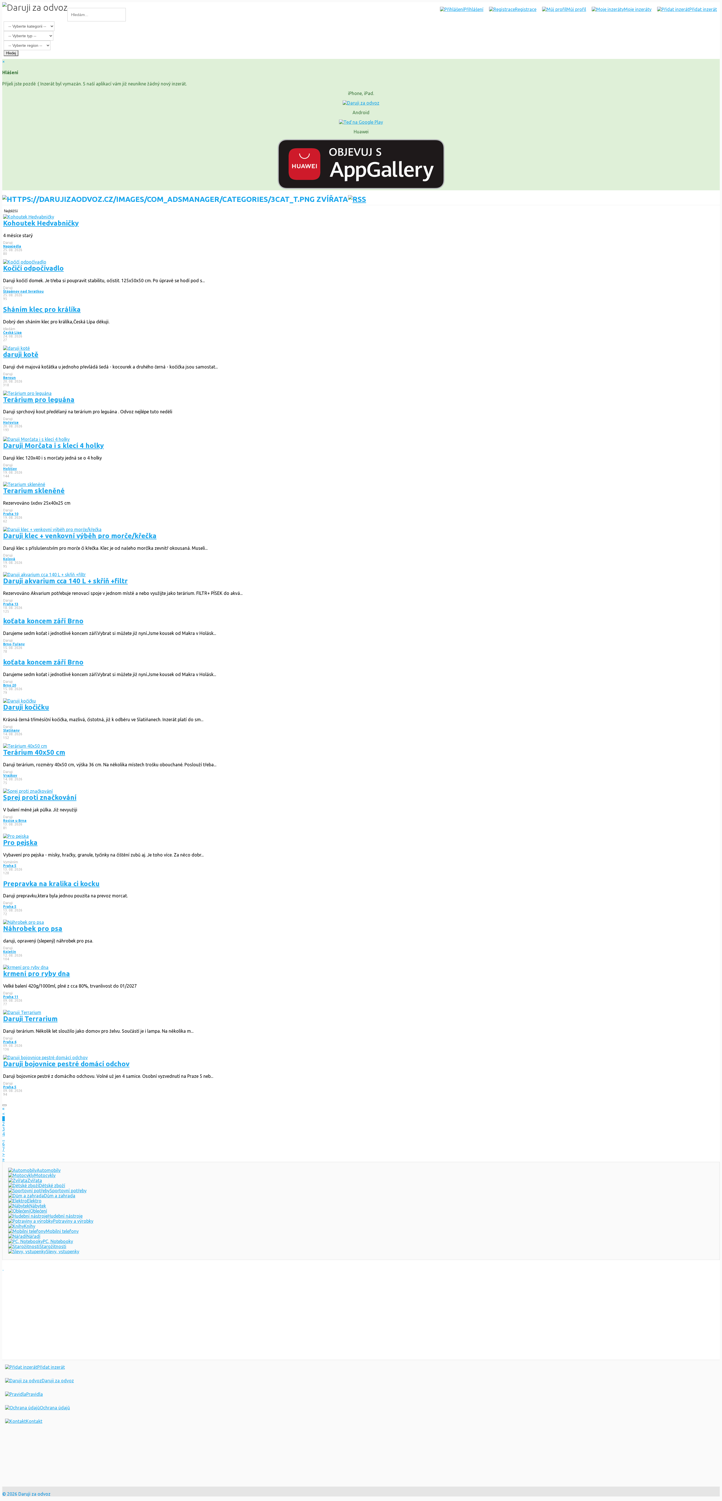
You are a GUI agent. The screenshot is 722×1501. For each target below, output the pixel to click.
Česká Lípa (12, 332)
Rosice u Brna (15, 820)
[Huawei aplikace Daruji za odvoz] (23, 1479)
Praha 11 (10, 997)
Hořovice (11, 422)
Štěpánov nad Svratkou (23, 291)
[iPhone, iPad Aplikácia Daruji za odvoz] (20, 1461)
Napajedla (12, 246)
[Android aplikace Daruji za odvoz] (23, 1443)
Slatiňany (11, 730)
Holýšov (10, 469)
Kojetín (9, 951)
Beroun (9, 377)
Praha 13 (10, 604)
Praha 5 (9, 866)
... (3, 1139)
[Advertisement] (171, 1314)
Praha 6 (9, 1042)
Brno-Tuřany (14, 644)
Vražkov (10, 775)
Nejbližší (11, 211)
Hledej (11, 53)
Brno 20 (9, 685)
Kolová (9, 559)
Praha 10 (10, 514)
